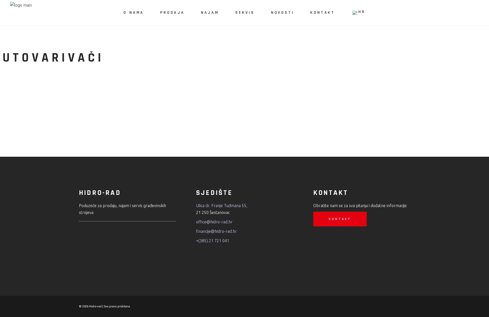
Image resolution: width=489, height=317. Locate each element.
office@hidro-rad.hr (214, 222)
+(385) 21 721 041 (212, 240)
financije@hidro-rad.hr (216, 231)
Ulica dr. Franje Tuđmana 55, (221, 205)
